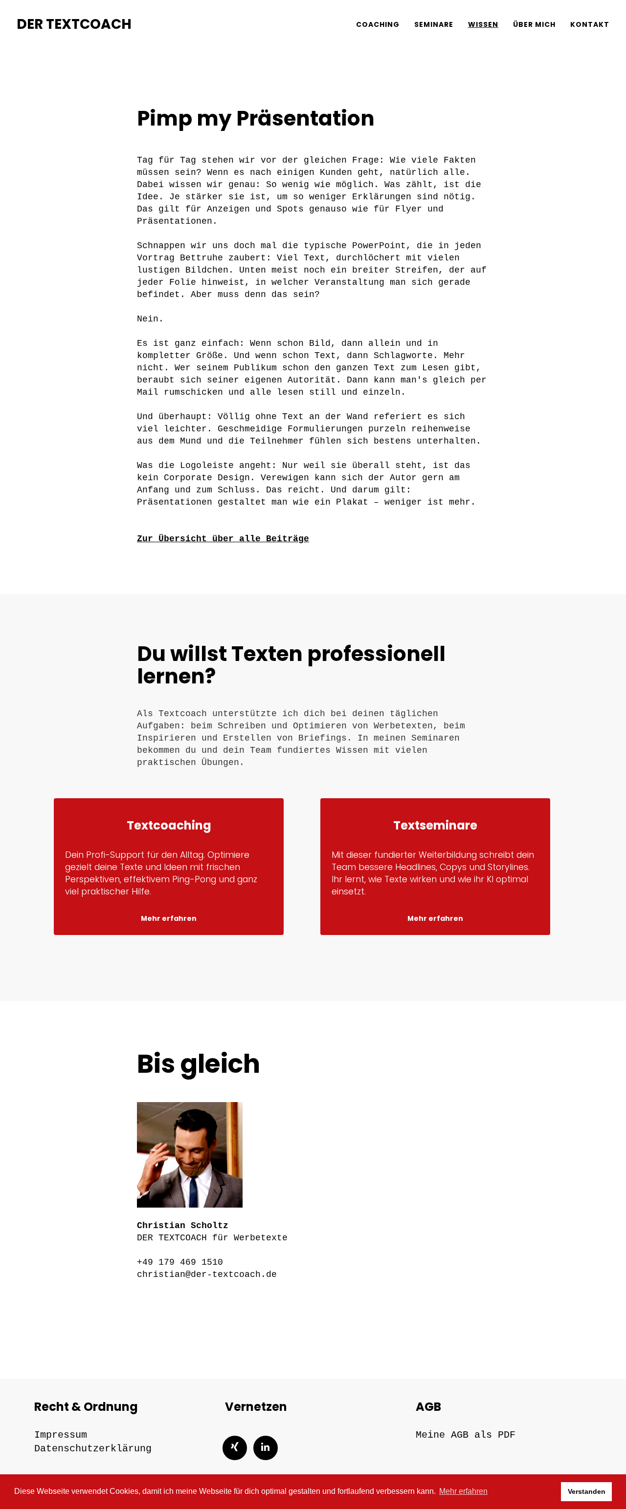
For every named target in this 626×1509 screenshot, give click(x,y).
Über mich (534, 24)
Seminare (433, 24)
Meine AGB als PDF (465, 1435)
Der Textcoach (74, 24)
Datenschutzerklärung (93, 1448)
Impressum (60, 1435)
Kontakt (589, 24)
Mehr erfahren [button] (463, 1491)
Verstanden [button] (586, 1491)
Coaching (378, 24)
